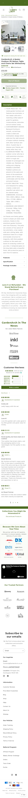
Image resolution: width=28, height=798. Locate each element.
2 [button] (13, 502)
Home (2, 15)
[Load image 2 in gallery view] (14, 49)
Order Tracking (8, 725)
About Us (6, 710)
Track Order (7, 763)
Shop (4, 698)
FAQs (4, 702)
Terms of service (10, 793)
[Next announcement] (25, 3)
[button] (4, 10)
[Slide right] (26, 49)
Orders (5, 759)
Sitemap (5, 714)
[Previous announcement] (3, 3)
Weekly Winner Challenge (11, 755)
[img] (5, 397)
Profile (5, 767)
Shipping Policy (8, 729)
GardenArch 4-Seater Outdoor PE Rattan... (12, 17)
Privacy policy (21, 790)
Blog (4, 694)
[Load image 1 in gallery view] (7, 49)
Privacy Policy (7, 737)
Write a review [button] (14, 387)
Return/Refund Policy (10, 733)
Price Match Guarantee (10, 691)
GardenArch (14, 788)
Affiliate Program (8, 751)
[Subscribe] (23, 651)
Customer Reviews (9, 687)
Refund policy (12, 790)
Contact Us (6, 706)
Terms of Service (8, 741)
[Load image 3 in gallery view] (21, 49)
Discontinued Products (11, 15)
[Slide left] (1, 49)
